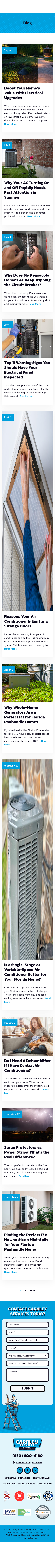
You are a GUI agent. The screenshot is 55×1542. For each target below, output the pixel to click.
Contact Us (45, 1483)
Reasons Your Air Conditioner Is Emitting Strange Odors (26, 621)
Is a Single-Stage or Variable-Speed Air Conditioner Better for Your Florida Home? (25, 972)
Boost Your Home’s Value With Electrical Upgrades (23, 93)
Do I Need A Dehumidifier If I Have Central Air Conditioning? (27, 1065)
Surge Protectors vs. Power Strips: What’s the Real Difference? (27, 1152)
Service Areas (26, 1483)
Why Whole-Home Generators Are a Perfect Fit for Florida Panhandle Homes (24, 714)
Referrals (9, 1483)
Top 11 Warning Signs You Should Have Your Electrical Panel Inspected (27, 370)
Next (32, 1290)
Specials (10, 1478)
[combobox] (27, 1340)
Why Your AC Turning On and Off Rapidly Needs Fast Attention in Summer (27, 190)
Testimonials (41, 1478)
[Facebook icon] (27, 1470)
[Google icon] (20, 1470)
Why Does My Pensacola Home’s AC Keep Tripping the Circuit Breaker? (27, 280)
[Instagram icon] (35, 1470)
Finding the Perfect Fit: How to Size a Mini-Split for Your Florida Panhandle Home (26, 1242)
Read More (10, 124)
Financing (24, 1478)
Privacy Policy (40, 1532)
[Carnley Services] (27, 1444)
